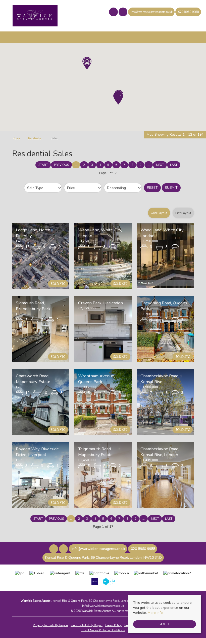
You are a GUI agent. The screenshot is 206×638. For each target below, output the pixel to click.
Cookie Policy (113, 625)
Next (160, 165)
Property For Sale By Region (50, 625)
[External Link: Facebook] (114, 13)
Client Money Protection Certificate (103, 630)
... (148, 165)
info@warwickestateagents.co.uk (103, 606)
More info (155, 612)
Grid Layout (159, 213)
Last (173, 165)
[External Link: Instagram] (123, 13)
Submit (171, 187)
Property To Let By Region (86, 625)
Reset (152, 187)
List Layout (183, 213)
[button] (118, 98)
